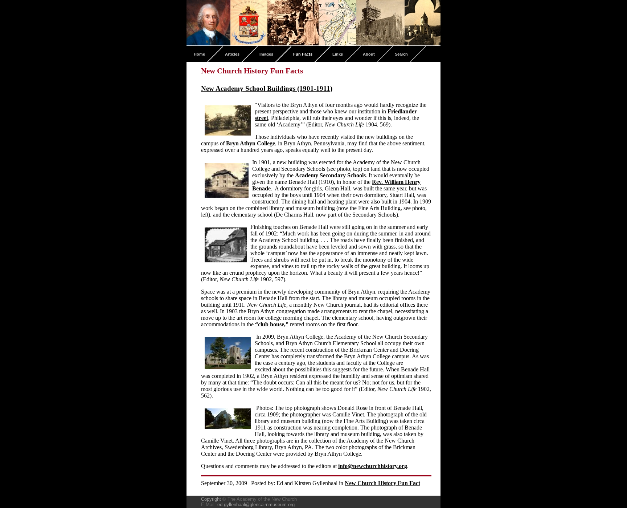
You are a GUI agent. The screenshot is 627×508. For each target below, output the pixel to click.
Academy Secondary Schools (330, 175)
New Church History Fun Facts (252, 70)
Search (401, 54)
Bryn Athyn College (250, 143)
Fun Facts (302, 54)
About (369, 54)
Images (266, 54)
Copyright (211, 499)
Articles (232, 54)
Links (337, 54)
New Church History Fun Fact (382, 483)
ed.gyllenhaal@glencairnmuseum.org (256, 504)
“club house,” (271, 324)
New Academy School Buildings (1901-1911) (266, 88)
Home (199, 54)
